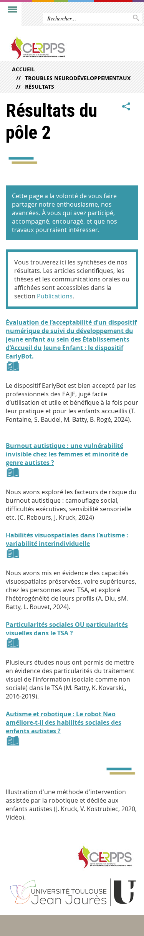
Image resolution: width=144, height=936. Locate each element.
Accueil (23, 69)
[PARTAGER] (126, 106)
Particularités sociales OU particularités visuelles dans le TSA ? (67, 628)
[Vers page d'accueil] (57, 47)
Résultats (39, 86)
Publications (55, 296)
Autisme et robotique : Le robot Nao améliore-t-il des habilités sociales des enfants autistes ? (63, 722)
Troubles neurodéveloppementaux (78, 78)
